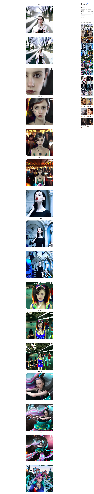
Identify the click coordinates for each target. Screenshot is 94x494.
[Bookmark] (52, 7)
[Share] (84, 7)
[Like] (50, 7)
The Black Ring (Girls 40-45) (85, 5)
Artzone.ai (25, 1)
